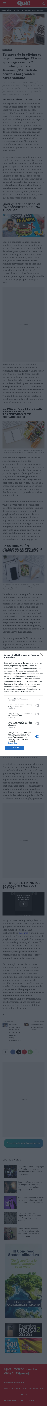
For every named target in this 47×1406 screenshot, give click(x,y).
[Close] (42, 655)
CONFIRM (14, 748)
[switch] (37, 705)
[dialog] (23, 703)
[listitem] (23, 699)
